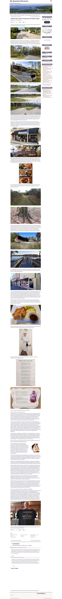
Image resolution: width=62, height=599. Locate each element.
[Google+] (41, 593)
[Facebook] (37, 593)
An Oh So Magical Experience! (36, 16)
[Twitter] (38, 593)
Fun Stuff (17, 13)
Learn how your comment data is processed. (30, 590)
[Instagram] (40, 593)
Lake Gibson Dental (16, 458)
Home (12, 15)
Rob (13, 557)
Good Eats (19, 15)
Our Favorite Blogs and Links (46, 61)
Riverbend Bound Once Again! (16, 16)
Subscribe (47, 22)
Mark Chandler (15, 547)
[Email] (43, 593)
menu (21, 271)
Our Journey (13, 13)
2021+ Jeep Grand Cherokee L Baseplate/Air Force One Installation (47, 69)
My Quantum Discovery (19, 1)
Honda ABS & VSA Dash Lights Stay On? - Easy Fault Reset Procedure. (47, 66)
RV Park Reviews (22, 13)
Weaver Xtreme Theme (48, 598)
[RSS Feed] (45, 593)
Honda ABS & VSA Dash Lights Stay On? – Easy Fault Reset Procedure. (47, 90)
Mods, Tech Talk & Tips (35, 13)
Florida (23, 15)
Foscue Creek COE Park (24, 534)
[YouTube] (42, 593)
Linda (21, 20)
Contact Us (46, 13)
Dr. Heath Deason (22, 437)
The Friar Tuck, (20, 270)
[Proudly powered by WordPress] (44, 598)
